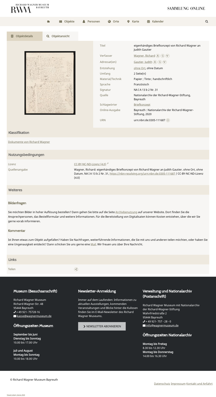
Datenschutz (162, 384)
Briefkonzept (142, 104)
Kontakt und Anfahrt (199, 384)
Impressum (178, 384)
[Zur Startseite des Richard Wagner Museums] (30, 8)
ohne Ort (139, 68)
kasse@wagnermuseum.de (34, 316)
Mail (93, 244)
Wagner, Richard (144, 56)
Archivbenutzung (126, 212)
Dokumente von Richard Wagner (29, 142)
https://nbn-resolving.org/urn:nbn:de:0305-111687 (142, 173)
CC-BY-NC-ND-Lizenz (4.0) (90, 164)
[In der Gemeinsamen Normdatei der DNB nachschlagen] (162, 56)
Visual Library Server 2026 (16, 395)
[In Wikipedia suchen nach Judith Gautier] (165, 62)
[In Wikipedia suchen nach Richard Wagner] (167, 56)
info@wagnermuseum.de (162, 325)
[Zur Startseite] (187, 8)
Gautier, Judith (143, 62)
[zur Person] (158, 56)
